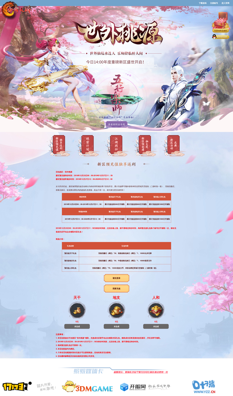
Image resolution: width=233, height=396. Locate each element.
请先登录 (116, 278)
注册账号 (214, 3)
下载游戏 (203, 3)
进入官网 (225, 3)
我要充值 (116, 288)
